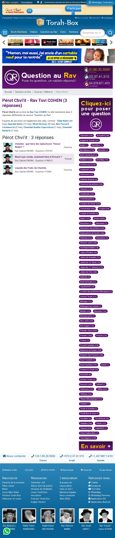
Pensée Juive (88, 330)
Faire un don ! (66, 489)
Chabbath (87, 169)
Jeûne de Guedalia (90, 257)
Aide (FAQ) (65, 499)
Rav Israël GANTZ (86, 527)
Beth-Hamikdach (88, 155)
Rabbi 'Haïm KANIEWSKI (29, 527)
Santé (105, 364)
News (5, 489)
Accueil (8, 92)
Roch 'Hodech (87, 360)
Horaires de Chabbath (41, 489)
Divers (99, 218)
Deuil (85, 218)
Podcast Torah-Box (40, 499)
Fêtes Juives (8, 486)
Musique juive (87, 316)
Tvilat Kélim (63, 121)
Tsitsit (101, 423)
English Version (38, 502)
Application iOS (98, 499)
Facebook (96, 486)
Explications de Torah (92, 233)
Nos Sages (87, 326)
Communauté (87, 199)
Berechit (103, 150)
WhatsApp (95, 492)
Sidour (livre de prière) (41, 486)
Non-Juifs (86, 321)
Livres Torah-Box (39, 492)
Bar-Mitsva (87, 150)
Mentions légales (68, 492)
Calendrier (95, 18)
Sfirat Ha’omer (39, 124)
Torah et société (88, 408)
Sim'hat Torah (88, 379)
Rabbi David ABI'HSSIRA (48, 527)
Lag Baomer (87, 286)
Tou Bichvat (102, 418)
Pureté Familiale (89, 345)
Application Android (100, 502)
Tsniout (85, 428)
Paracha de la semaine (13, 482)
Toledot (85, 403)
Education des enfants (92, 228)
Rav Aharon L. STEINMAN (9, 527)
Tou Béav (85, 418)
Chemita (86, 189)
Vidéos (33, 31)
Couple (104, 208)
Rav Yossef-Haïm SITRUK (105, 527)
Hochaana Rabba (89, 247)
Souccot (86, 384)
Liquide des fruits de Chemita (30, 168)
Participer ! (74, 11)
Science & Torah (89, 369)
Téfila (102, 389)
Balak (83, 145)
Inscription (26, 2)
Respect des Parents (91, 355)
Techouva (86, 389)
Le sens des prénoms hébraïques (96, 291)
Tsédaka (86, 423)
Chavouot (86, 174)
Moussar (100, 311)
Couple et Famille (89, 213)
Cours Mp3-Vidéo (10, 492)
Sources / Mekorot (43, 92)
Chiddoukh (87, 194)
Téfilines (86, 394)
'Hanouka (86, 135)
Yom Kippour (88, 438)
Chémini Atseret (88, 179)
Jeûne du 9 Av (88, 272)
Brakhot (86, 160)
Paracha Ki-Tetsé (10, 18)
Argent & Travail (89, 140)
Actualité (103, 135)
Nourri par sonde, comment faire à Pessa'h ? (38, 157)
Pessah (86, 335)
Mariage (86, 301)
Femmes (73, 31)
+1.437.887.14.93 (102, 456)
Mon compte (11, 2)
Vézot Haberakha (89, 433)
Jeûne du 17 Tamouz (91, 267)
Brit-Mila (102, 160)
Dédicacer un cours (11, 499)
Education (85, 223)
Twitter (94, 482)
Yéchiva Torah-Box (11, 495)
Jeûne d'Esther (88, 252)
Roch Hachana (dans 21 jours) (33, 18)
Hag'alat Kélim (15, 124)
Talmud (100, 384)
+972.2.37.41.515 (73, 456)
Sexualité (85, 374)
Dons (63, 31)
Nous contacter (16, 456)
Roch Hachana (19, 31)
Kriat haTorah (88, 282)
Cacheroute (88, 164)
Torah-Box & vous (89, 413)
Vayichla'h (101, 428)
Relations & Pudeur (90, 350)
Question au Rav (48, 31)
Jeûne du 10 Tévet (90, 262)
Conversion (87, 208)
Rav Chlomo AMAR (67, 527)
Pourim (101, 335)
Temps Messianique (91, 399)
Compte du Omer (90, 203)
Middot (85, 311)
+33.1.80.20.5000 (45, 456)
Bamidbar (97, 145)
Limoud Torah (88, 296)
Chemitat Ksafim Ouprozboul (39, 127)
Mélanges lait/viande (90, 306)
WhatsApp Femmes (100, 495)
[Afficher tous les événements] (38, 2)
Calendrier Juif (38, 482)
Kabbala (85, 277)
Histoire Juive (88, 242)
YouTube (95, 489)
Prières (84, 340)
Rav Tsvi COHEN (38, 112)
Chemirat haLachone (91, 184)
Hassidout (102, 238)
